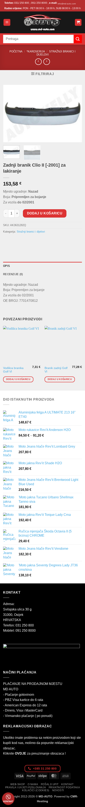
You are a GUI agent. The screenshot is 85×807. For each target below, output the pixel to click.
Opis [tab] (6, 265)
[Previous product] (46, 61)
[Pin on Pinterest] (36, 241)
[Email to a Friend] (29, 241)
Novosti (58, 790)
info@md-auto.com (67, 3)
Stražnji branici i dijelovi (31, 231)
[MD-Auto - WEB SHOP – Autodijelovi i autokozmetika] (42, 22)
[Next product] (38, 61)
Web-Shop (17, 784)
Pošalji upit (50, 784)
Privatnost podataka (64, 787)
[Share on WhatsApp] (7, 241)
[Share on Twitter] (21, 241)
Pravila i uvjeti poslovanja (25, 787)
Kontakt (67, 784)
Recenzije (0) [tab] (13, 274)
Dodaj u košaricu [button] (18, 379)
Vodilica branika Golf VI (13, 369)
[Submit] (78, 39)
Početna (15, 51)
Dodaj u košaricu (44, 213)
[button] (7, 22)
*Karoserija (36, 51)
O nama (33, 784)
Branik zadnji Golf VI (56, 369)
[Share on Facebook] (14, 241)
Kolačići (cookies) (35, 790)
